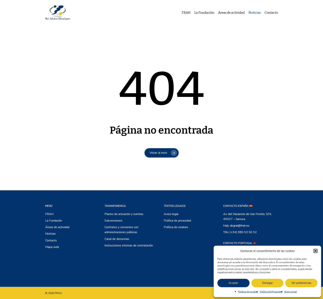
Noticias (50, 234)
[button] (315, 251)
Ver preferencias (301, 282)
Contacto (51, 240)
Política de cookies (248, 291)
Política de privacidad (177, 221)
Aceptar (233, 282)
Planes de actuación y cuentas (123, 214)
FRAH (49, 214)
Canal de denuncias (116, 239)
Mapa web (52, 247)
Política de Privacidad (271, 291)
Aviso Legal (290, 291)
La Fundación (53, 221)
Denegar (267, 282)
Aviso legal (171, 214)
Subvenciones (113, 221)
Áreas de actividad (57, 227)
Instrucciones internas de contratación (128, 245)
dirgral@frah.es (239, 226)
